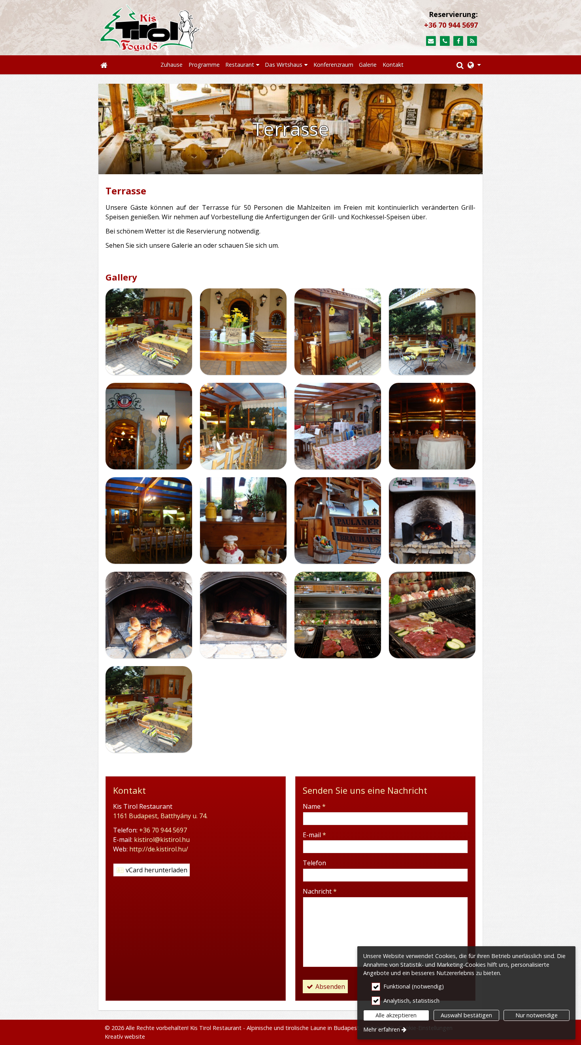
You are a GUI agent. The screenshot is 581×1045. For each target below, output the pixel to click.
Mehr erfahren (381, 1029)
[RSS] (472, 41)
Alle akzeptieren (396, 1015)
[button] (474, 64)
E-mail (314, 834)
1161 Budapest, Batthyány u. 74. (160, 816)
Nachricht (320, 891)
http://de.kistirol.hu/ (158, 849)
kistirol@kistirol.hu (162, 839)
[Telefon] (445, 41)
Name (314, 806)
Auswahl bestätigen (466, 1015)
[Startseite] (188, 27)
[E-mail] (431, 41)
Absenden (329, 986)
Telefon (314, 863)
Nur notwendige (536, 1015)
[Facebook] (458, 41)
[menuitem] (103, 64)
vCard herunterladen (155, 870)
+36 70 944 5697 (451, 25)
